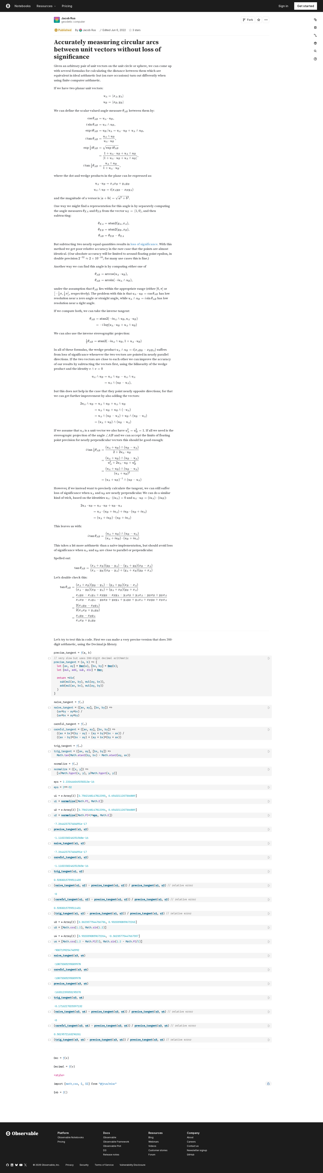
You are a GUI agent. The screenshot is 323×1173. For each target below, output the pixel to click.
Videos (152, 1146)
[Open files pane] (315, 19)
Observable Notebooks (71, 1137)
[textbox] (162, 676)
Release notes (111, 1154)
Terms (104, 1164)
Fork (250, 19)
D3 (104, 1150)
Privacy (70, 1164)
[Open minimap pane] (315, 35)
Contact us (193, 1146)
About (190, 1137)
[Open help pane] (315, 59)
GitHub (190, 1154)
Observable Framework (116, 1141)
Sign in (283, 6)
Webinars (153, 1141)
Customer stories (157, 1150)
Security (84, 1164)
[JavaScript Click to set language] (49, 675)
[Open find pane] (315, 51)
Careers (191, 1141)
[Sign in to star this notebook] (259, 20)
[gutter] (25, 50)
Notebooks (23, 6)
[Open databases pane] (315, 27)
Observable (109, 1137)
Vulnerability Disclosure (132, 1164)
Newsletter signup (197, 1150)
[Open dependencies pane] (315, 43)
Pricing (67, 6)
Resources (45, 6)
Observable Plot (112, 1146)
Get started (305, 6)
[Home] (22, 1144)
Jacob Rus (68, 18)
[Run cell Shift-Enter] (269, 658)
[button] (49, 37)
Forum (151, 1154)
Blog (150, 1137)
